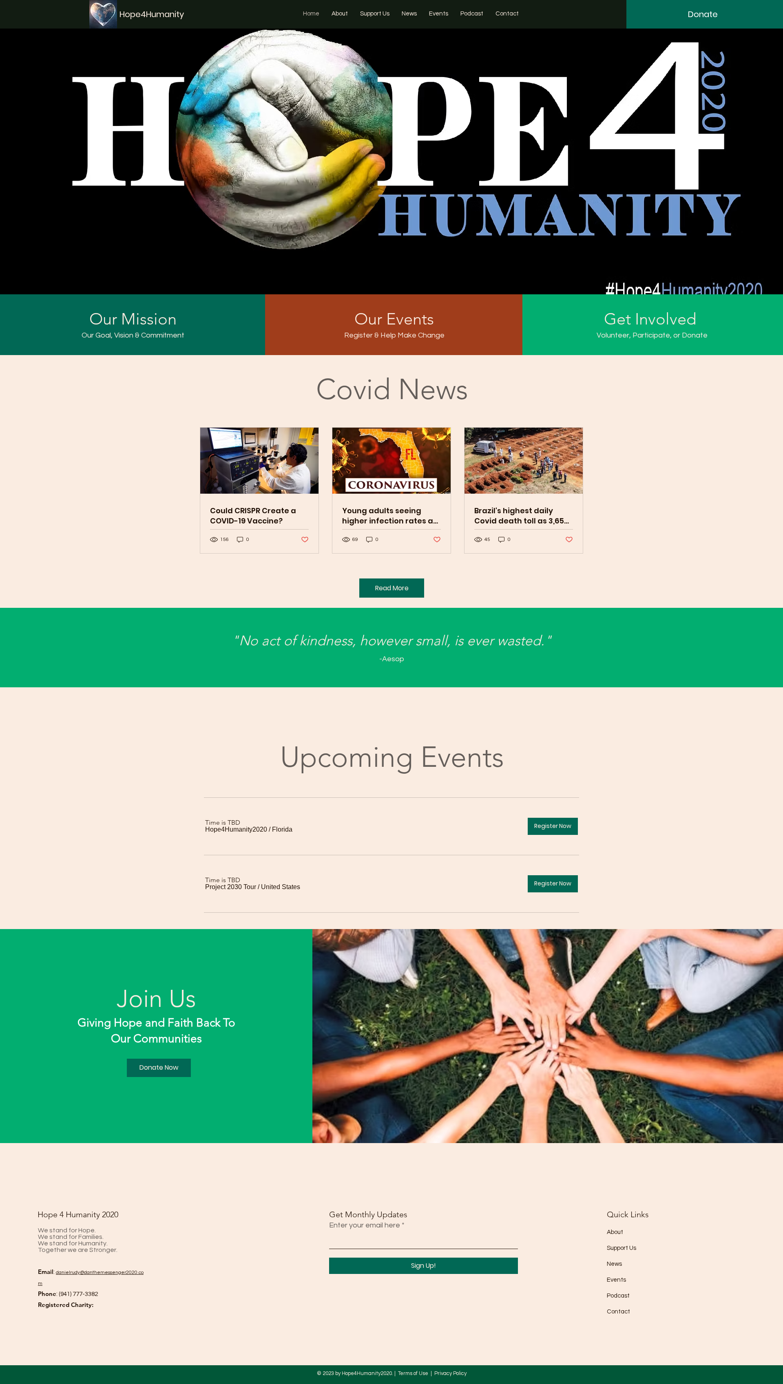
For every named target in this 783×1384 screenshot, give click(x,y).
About (615, 1232)
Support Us (621, 1248)
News (614, 1264)
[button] (236, 829)
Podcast (618, 1296)
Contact (618, 1312)
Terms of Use (413, 1373)
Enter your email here (364, 1225)
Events (616, 1280)
